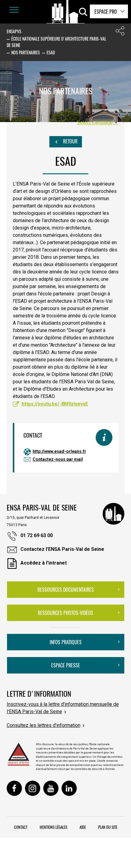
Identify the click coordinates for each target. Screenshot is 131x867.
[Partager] (120, 32)
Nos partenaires (25, 52)
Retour (69, 141)
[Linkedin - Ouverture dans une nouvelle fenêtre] (69, 788)
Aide (83, 827)
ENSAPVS (14, 31)
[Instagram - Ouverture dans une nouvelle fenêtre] (32, 788)
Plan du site (107, 827)
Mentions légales (53, 827)
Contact (20, 827)
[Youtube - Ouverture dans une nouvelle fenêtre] (50, 788)
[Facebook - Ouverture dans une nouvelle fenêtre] (14, 788)
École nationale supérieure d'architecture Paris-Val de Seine (56, 41)
